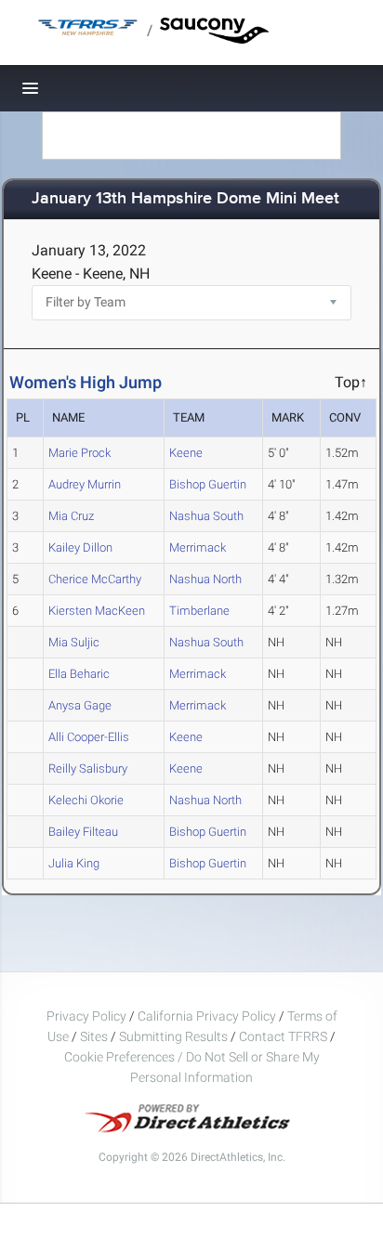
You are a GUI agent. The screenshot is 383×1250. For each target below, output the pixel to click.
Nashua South (206, 516)
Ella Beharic (79, 674)
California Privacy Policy (207, 1016)
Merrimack (197, 547)
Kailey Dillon (80, 547)
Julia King (73, 863)
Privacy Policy (86, 1016)
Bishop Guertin (207, 484)
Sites (94, 1036)
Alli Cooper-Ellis (88, 737)
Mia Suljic (73, 642)
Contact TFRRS (284, 1036)
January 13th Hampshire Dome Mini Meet (185, 199)
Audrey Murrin (84, 484)
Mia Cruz (71, 516)
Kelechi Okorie (86, 800)
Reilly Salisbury (87, 768)
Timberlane (199, 611)
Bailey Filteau (83, 832)
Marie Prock (79, 453)
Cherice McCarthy (94, 579)
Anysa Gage (80, 705)
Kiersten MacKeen (96, 611)
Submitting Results (173, 1036)
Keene (186, 453)
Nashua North (205, 579)
